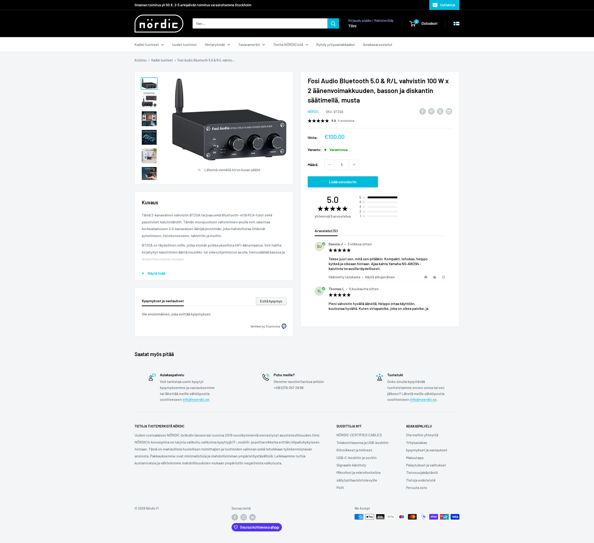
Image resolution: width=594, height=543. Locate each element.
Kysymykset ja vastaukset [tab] (163, 301)
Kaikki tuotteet (147, 44)
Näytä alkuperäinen (380, 277)
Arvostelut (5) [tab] (326, 230)
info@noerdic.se (196, 399)
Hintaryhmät (215, 44)
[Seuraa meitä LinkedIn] (252, 517)
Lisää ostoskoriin (343, 181)
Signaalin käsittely (351, 465)
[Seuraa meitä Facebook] (235, 517)
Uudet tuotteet (184, 44)
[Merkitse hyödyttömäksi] (435, 277)
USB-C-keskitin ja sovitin (356, 457)
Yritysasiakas (416, 442)
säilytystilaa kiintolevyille (356, 480)
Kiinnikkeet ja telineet (354, 450)
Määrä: (313, 164)
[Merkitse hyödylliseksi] (426, 277)
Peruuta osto (416, 487)
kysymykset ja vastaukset (426, 450)
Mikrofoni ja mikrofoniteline (358, 472)
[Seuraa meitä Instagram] (243, 517)
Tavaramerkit (249, 44)
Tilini (352, 25)
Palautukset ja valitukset (426, 465)
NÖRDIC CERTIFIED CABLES (359, 435)
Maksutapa (414, 457)
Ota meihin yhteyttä (422, 435)
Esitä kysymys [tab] (271, 301)
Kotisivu (141, 60)
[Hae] (333, 23)
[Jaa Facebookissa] (422, 111)
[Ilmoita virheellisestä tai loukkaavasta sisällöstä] (443, 277)
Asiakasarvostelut (377, 44)
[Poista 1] (329, 164)
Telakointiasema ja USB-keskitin (362, 442)
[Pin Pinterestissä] (431, 111)
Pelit (340, 487)
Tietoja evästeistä (420, 480)
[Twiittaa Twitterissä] (440, 111)
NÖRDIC (313, 111)
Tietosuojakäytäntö (422, 472)
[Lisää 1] (354, 164)
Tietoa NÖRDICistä (288, 44)
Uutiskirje (447, 5)
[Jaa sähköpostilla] (449, 111)
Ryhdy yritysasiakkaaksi (335, 44)
